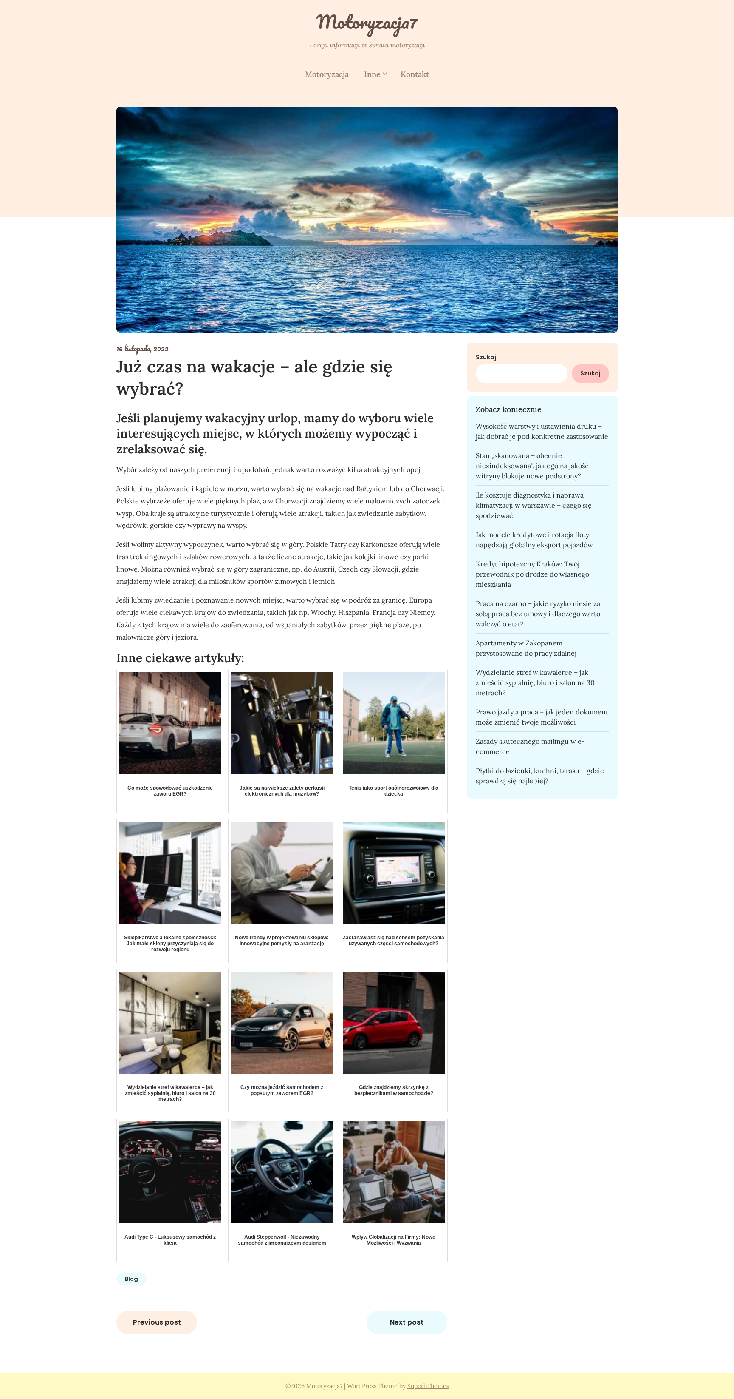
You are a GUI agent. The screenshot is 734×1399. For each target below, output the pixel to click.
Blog (131, 1279)
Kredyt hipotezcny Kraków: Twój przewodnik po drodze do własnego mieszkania (532, 574)
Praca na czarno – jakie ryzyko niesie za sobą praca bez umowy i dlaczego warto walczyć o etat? (538, 613)
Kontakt (415, 74)
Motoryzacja (327, 74)
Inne (372, 74)
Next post (406, 1322)
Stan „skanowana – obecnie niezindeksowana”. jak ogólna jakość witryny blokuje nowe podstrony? (532, 465)
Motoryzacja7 (367, 22)
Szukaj (486, 357)
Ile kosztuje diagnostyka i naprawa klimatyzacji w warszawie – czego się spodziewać (534, 505)
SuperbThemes (428, 1386)
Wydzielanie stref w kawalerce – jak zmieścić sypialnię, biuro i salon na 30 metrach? (535, 682)
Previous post (157, 1322)
